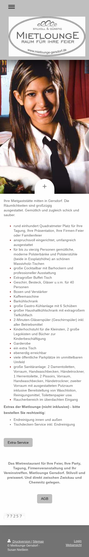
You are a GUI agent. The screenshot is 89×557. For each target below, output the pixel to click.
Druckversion (21, 541)
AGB (44, 499)
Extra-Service (18, 442)
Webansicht (74, 545)
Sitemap (38, 541)
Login (78, 541)
